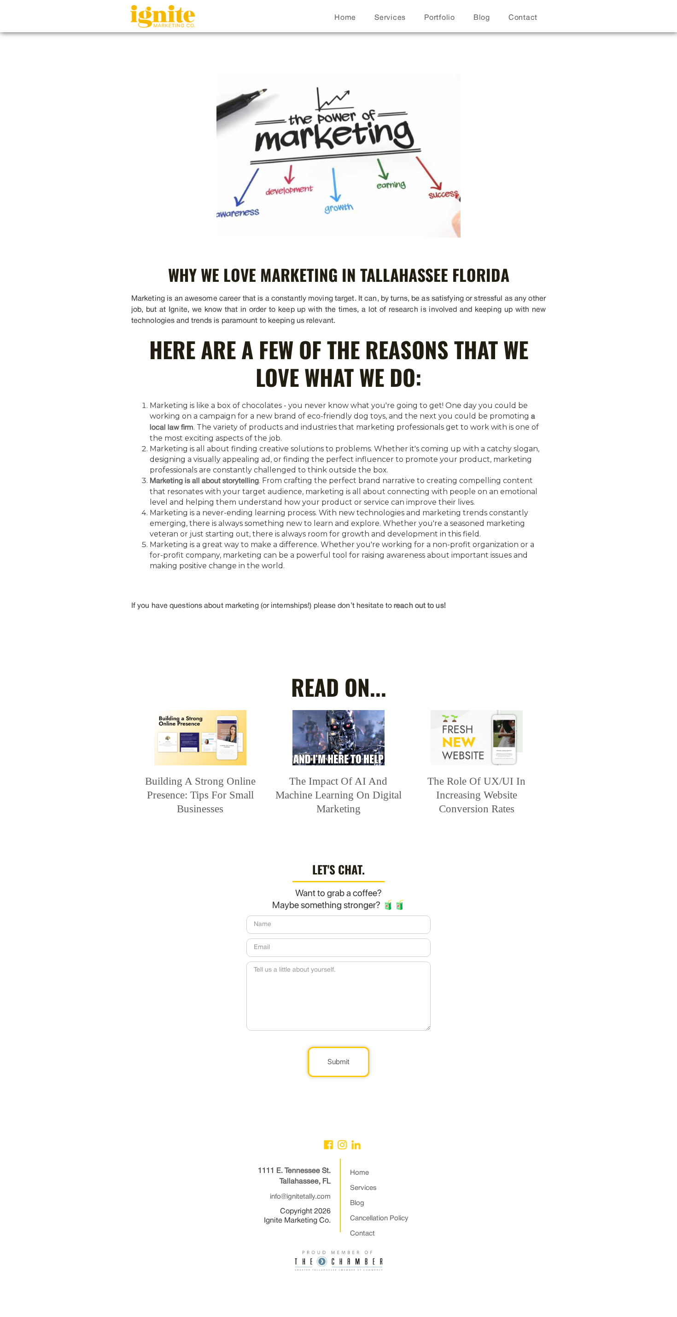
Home (359, 1173)
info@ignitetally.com (300, 1197)
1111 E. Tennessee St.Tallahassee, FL (294, 1176)
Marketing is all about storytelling (204, 481)
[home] (162, 18)
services (390, 18)
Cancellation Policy (379, 1218)
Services (363, 1188)
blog (481, 18)
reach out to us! (420, 606)
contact (522, 18)
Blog (357, 1203)
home (345, 18)
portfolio (439, 18)
